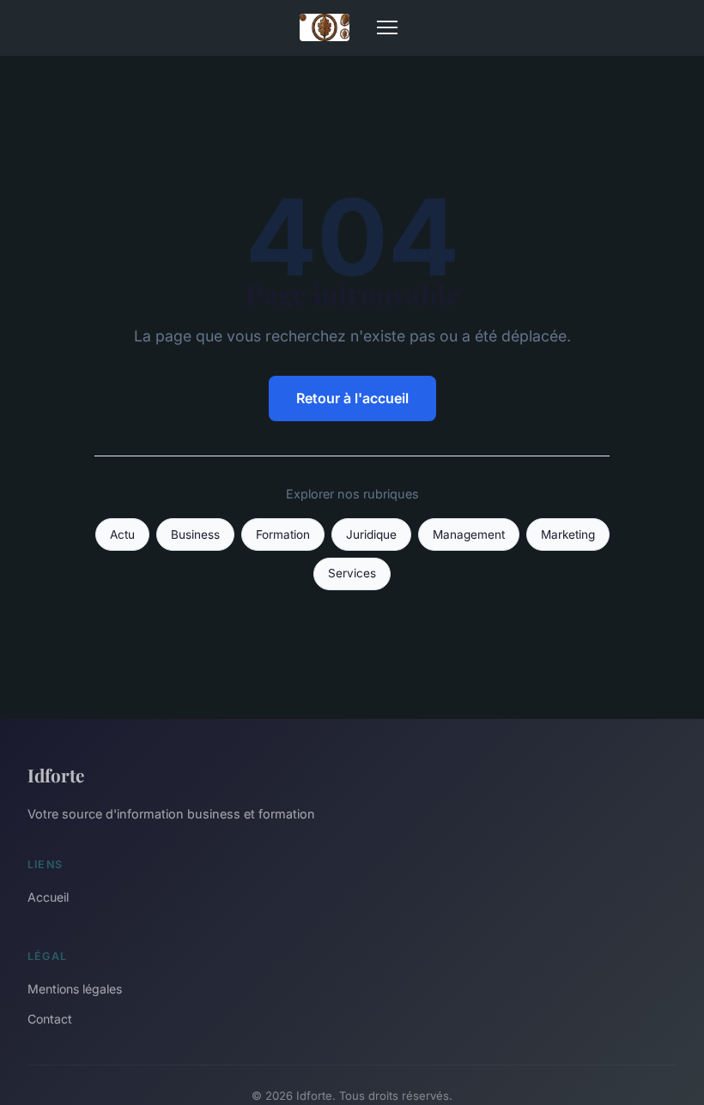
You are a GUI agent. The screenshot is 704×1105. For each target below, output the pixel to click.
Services (352, 573)
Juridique (371, 534)
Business (195, 534)
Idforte (55, 775)
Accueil (48, 897)
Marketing (568, 534)
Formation (283, 534)
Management (469, 534)
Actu (122, 534)
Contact (49, 1018)
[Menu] (387, 27)
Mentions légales (74, 988)
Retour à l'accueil (352, 398)
